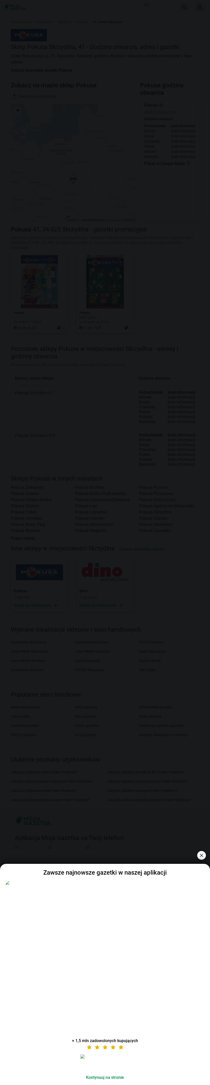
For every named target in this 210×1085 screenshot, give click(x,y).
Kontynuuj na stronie (105, 1077)
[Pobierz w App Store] (105, 1062)
